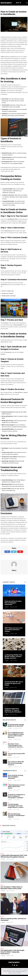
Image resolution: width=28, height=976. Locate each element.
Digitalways (6, 3)
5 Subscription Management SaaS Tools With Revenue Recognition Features (14, 856)
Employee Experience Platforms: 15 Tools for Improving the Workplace (13, 710)
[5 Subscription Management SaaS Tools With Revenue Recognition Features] (14, 840)
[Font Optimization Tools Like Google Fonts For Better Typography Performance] (14, 935)
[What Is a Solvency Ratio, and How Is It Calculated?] (14, 904)
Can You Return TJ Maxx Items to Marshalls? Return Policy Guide (11, 887)
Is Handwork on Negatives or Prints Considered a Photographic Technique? (16, 796)
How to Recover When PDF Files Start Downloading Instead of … (16, 763)
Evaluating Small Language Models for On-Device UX (16, 725)
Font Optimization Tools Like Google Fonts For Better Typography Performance (12, 951)
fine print (5, 971)
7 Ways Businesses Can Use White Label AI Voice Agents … (16, 786)
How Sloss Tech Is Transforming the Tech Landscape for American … (16, 745)
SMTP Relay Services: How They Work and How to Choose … (13, 629)
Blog (6, 599)
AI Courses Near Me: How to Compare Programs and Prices (14, 683)
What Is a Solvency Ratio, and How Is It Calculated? (13, 919)
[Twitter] (14, 965)
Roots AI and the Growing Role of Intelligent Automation (13, 602)
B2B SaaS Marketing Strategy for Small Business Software (16, 815)
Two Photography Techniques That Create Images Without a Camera (15, 806)
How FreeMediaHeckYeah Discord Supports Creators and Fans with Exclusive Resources (16, 735)
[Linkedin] (16, 965)
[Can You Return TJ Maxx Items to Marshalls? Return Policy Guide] (14, 872)
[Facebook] (12, 965)
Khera (14, 570)
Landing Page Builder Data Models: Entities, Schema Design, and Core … (13, 656)
